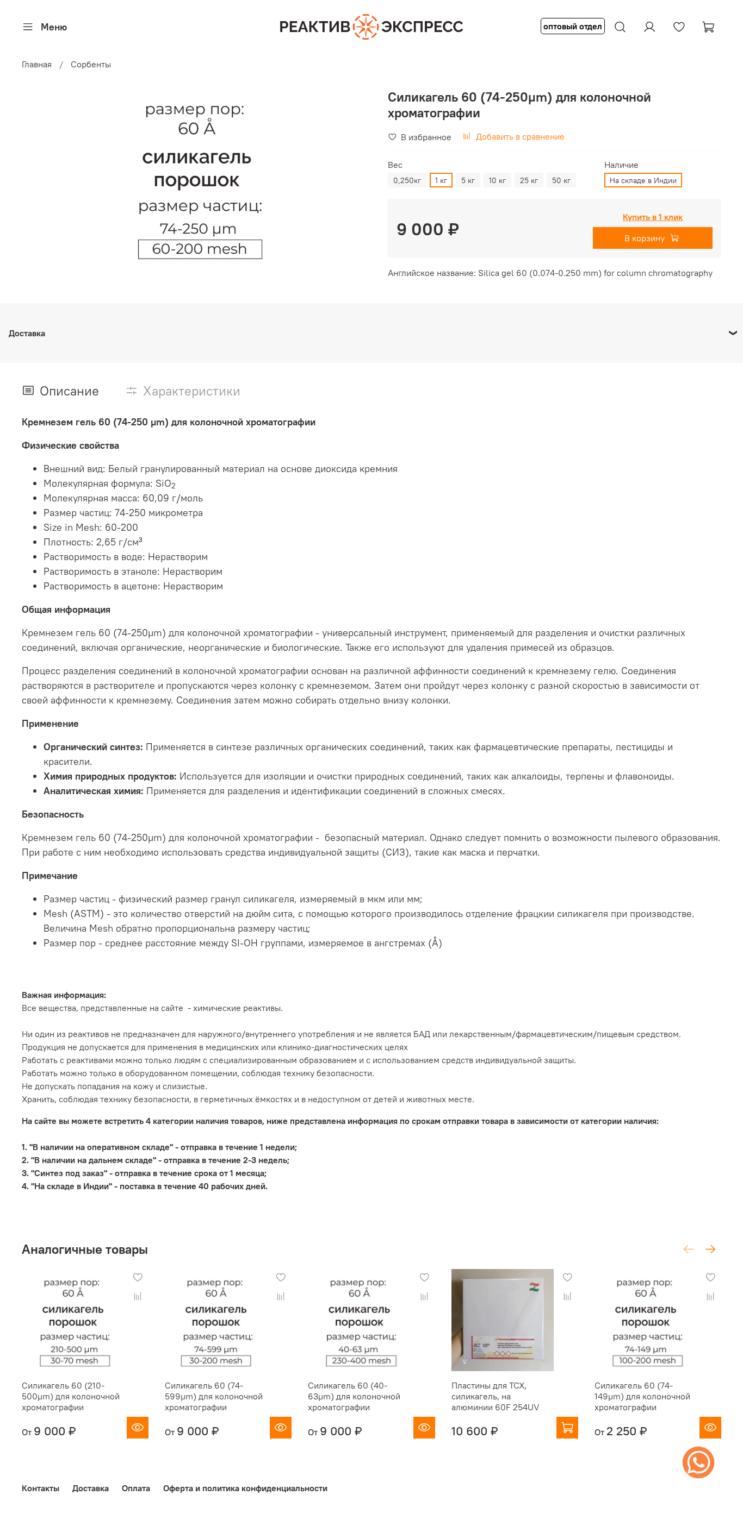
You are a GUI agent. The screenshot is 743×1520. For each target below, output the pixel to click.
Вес (395, 165)
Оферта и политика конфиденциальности (245, 1488)
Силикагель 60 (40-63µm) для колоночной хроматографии (354, 1396)
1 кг (441, 180)
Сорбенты (91, 64)
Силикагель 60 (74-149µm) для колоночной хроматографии (642, 1396)
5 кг (468, 180)
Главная (37, 64)
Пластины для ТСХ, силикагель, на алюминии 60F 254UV (495, 1396)
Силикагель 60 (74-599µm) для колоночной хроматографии (214, 1396)
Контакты (40, 1488)
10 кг (497, 180)
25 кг (529, 180)
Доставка (90, 1488)
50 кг (561, 180)
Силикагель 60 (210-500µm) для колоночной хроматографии (71, 1396)
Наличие (621, 165)
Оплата (136, 1488)
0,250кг (407, 180)
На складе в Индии (643, 180)
